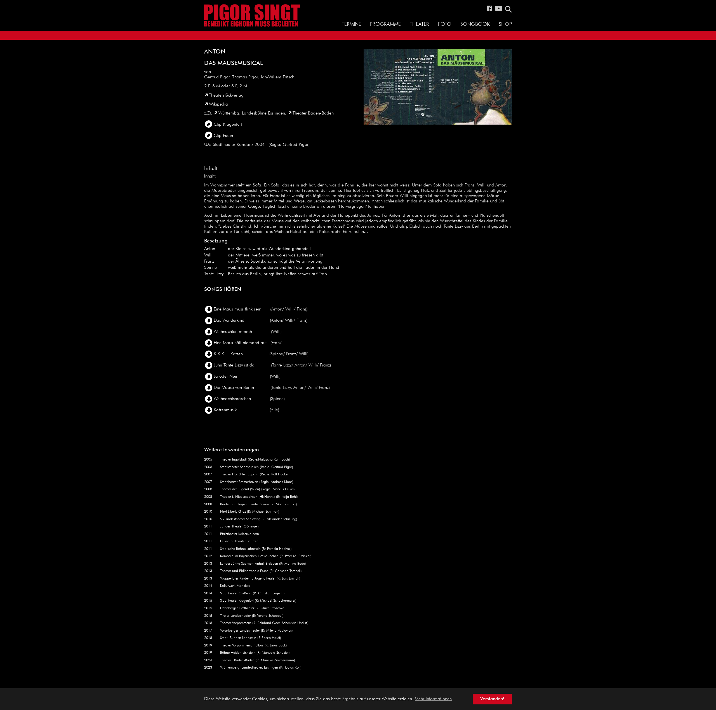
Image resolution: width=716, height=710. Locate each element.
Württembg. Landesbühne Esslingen (251, 113)
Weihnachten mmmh (233, 332)
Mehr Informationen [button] (433, 699)
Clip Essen (223, 136)
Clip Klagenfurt (228, 124)
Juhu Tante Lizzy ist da (234, 365)
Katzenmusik (225, 410)
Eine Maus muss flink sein (237, 309)
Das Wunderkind (230, 320)
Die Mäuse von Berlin (234, 388)
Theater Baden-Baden (313, 113)
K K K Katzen (228, 354)
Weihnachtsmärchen (232, 399)
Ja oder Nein (226, 376)
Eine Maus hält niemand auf (240, 343)
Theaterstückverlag (226, 95)
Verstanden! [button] (492, 699)
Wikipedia (218, 104)
